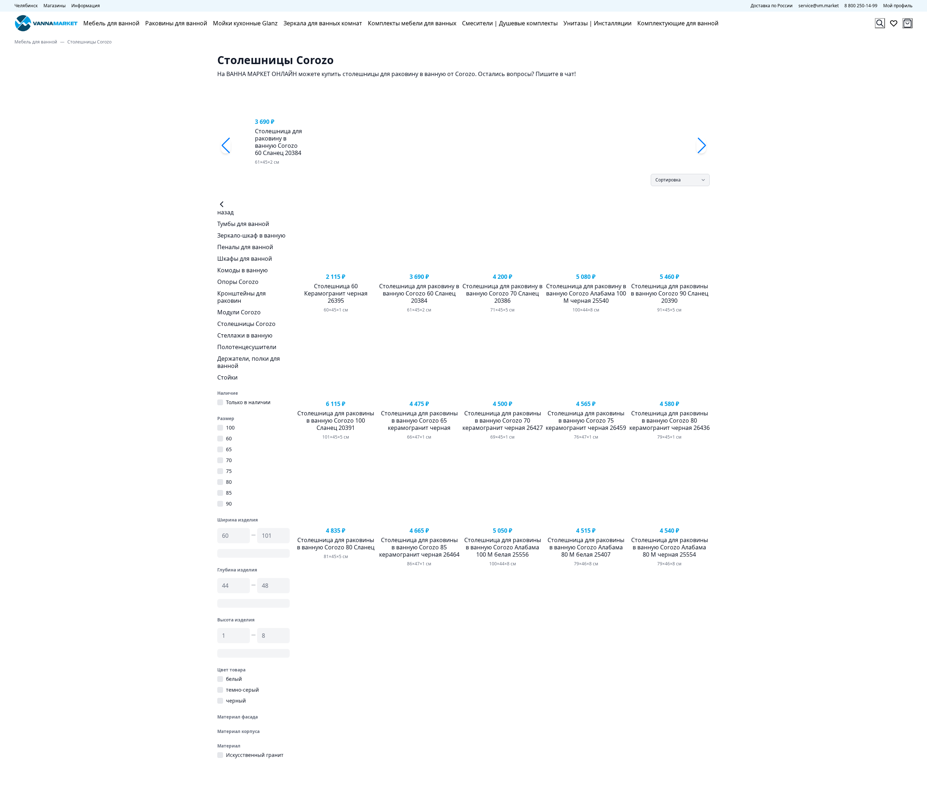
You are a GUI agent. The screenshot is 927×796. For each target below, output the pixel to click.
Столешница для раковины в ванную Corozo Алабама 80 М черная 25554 (669, 547)
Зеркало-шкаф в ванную (251, 235)
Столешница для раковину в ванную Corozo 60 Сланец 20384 (278, 142)
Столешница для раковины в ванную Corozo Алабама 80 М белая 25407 (586, 547)
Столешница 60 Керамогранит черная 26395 (336, 293)
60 (229, 438)
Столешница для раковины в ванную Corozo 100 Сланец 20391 (335, 420)
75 (229, 471)
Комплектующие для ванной (677, 23)
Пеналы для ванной (245, 247)
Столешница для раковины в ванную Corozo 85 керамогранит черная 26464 (419, 547)
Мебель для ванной (111, 23)
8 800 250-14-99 (860, 6)
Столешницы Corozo (246, 324)
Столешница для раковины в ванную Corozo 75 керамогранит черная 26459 (586, 420)
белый (234, 679)
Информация (85, 6)
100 (230, 427)
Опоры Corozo (238, 282)
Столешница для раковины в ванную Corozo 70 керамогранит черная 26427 (502, 420)
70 (229, 460)
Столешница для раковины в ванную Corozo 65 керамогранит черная (419, 420)
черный (236, 700)
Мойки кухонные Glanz (245, 23)
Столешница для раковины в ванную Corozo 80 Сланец (335, 543)
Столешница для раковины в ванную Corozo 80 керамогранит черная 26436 (669, 420)
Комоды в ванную (242, 270)
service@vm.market (818, 6)
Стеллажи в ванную (244, 335)
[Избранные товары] (893, 23)
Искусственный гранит (255, 755)
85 (229, 492)
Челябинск (26, 6)
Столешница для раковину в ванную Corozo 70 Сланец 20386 (502, 293)
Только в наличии (248, 402)
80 (229, 482)
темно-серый (242, 689)
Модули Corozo (239, 312)
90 (229, 503)
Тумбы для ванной (243, 224)
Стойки (227, 377)
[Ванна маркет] (45, 23)
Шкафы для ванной (244, 259)
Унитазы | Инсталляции (597, 23)
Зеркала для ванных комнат (323, 23)
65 (229, 449)
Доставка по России (772, 6)
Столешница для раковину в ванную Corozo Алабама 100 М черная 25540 (586, 293)
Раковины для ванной (176, 23)
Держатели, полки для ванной (248, 362)
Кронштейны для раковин (241, 297)
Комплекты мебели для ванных (412, 23)
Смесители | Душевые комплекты (510, 23)
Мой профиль (898, 6)
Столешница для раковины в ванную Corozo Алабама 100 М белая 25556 (502, 547)
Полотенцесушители (246, 347)
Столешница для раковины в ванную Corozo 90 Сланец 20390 (669, 293)
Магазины (54, 6)
